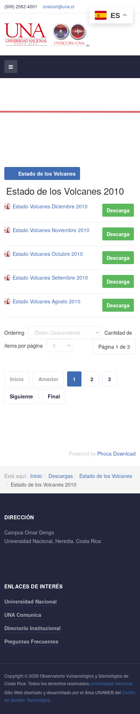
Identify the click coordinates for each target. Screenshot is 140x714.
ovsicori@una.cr (58, 6)
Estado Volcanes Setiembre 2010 (50, 277)
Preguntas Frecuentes (31, 641)
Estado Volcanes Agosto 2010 (46, 301)
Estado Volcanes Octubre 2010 (48, 253)
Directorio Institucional (32, 628)
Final (54, 396)
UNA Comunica (22, 614)
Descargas (60, 475)
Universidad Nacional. (112, 683)
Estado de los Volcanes (46, 173)
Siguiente (21, 396)
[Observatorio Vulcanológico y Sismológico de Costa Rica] (49, 34)
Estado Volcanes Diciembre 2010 (50, 206)
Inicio (36, 475)
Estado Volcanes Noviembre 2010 (51, 230)
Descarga (118, 210)
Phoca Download (116, 453)
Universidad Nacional (30, 601)
